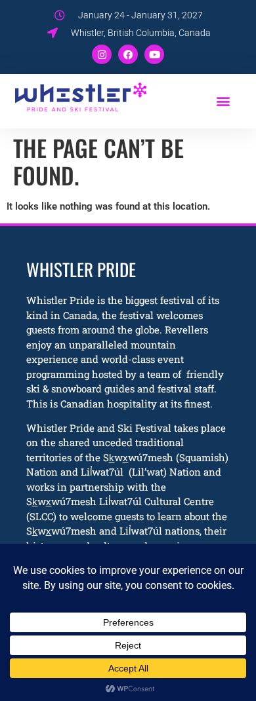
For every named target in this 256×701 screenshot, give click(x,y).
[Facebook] (128, 54)
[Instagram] (102, 54)
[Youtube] (154, 54)
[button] (223, 100)
